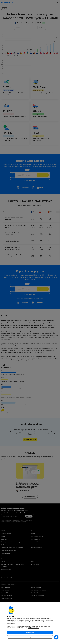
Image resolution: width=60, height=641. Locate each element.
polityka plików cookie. (33, 627)
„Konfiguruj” (14, 626)
